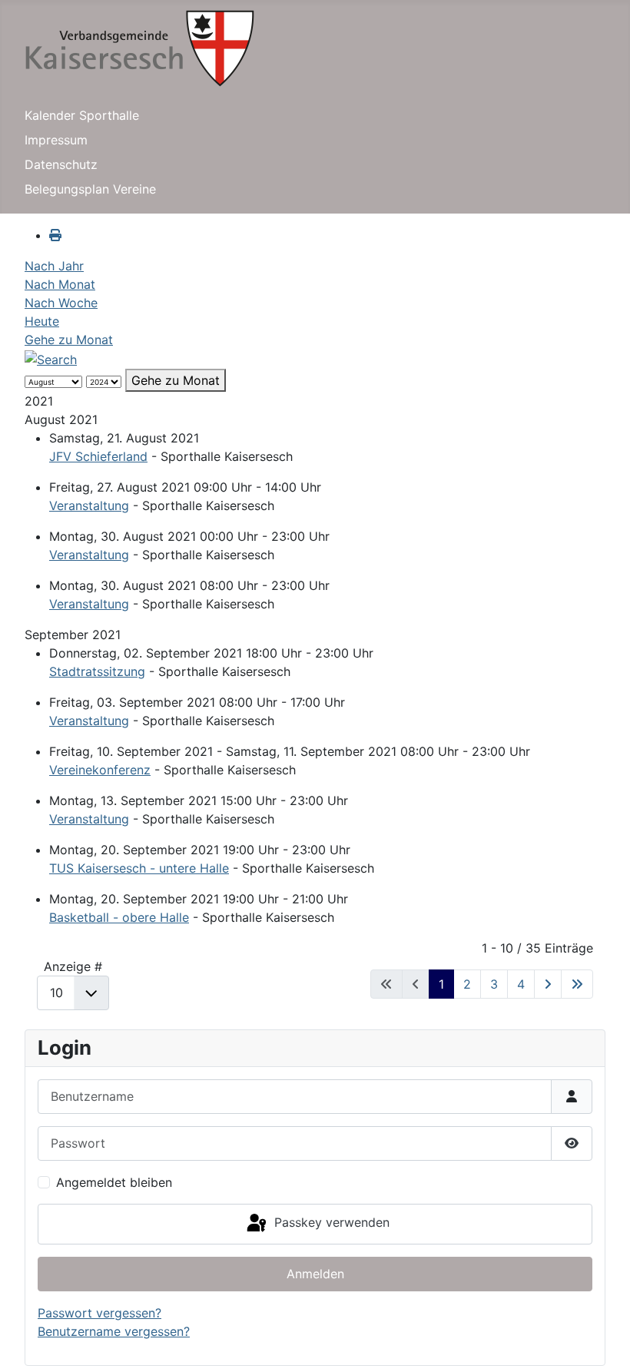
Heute (42, 321)
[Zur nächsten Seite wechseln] (548, 984)
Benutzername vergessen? (114, 1331)
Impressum (56, 139)
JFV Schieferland (98, 456)
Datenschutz (61, 164)
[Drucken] (55, 235)
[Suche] (51, 358)
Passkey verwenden (330, 1223)
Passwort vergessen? (99, 1313)
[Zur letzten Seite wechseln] (577, 984)
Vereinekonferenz (100, 769)
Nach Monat (60, 284)
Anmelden (315, 1273)
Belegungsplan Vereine (90, 189)
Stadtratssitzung (97, 671)
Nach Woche (61, 302)
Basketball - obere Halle (119, 917)
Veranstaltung (89, 505)
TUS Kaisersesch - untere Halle (139, 868)
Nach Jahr (54, 265)
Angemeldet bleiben (114, 1182)
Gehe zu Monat (69, 339)
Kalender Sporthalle (82, 115)
